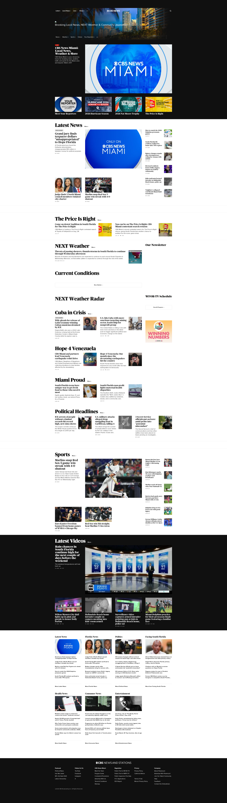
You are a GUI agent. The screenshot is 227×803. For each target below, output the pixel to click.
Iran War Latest (59, 773)
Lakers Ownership (60, 778)
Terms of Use (138, 778)
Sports (73, 37)
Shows (81, 11)
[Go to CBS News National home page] (113, 11)
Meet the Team (99, 771)
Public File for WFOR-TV (122, 771)
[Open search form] (170, 11)
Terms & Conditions (101, 781)
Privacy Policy (138, 771)
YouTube (77, 771)
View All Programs (158, 307)
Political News (59, 771)
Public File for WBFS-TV (122, 773)
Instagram (78, 776)
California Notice (139, 773)
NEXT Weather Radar (80, 298)
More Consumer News (92, 743)
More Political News (121, 686)
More (86, 126)
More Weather (98, 285)
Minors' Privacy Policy (141, 781)
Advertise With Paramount (162, 773)
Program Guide (99, 773)
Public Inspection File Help (123, 776)
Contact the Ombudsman (162, 784)
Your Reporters (89, 37)
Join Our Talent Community (162, 776)
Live (74, 11)
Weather (65, 37)
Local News (66, 11)
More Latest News (60, 686)
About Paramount (159, 771)
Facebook (78, 773)
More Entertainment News (123, 743)
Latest (58, 11)
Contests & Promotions (102, 776)
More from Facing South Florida (155, 686)
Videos (80, 37)
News (57, 37)
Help (155, 778)
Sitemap (97, 784)
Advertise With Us (100, 778)
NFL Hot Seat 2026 (61, 776)
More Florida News (91, 686)
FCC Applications (120, 778)
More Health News (61, 743)
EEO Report (118, 781)
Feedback (157, 781)
